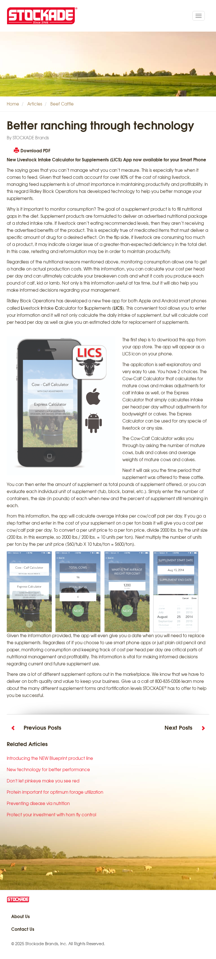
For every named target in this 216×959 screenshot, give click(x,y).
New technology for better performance (48, 769)
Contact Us (22, 928)
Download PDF (35, 150)
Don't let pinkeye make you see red (43, 781)
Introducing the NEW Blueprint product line (50, 758)
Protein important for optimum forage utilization (55, 792)
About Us (20, 916)
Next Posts (178, 727)
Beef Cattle (62, 104)
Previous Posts (42, 727)
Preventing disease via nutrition (38, 803)
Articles (34, 104)
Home (13, 104)
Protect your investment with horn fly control (51, 814)
